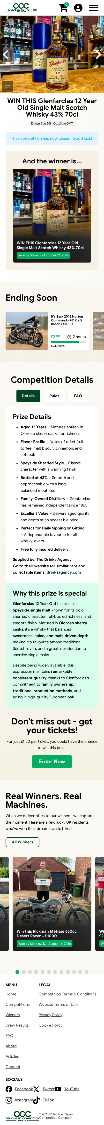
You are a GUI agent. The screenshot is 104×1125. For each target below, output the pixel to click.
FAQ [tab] (78, 395)
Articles (12, 1056)
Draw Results (17, 1025)
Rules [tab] (54, 395)
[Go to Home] (21, 7)
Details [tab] (28, 395)
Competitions (18, 1004)
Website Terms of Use (58, 1004)
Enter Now (52, 761)
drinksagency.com (64, 572)
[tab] (28, 396)
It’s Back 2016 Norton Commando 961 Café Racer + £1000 (67, 320)
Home (11, 994)
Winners (13, 1014)
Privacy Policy (50, 1014)
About (11, 1046)
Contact (13, 1066)
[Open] (93, 8)
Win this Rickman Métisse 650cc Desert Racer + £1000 (47, 933)
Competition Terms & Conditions (68, 994)
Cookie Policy (50, 1025)
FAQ (9, 1035)
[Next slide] (98, 55)
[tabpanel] (52, 557)
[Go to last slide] (6, 55)
